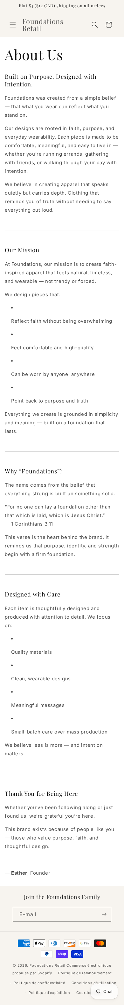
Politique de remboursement (85, 973)
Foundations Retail (47, 965)
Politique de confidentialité (39, 983)
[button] (13, 25)
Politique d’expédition (49, 992)
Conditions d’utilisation (94, 983)
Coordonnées (89, 992)
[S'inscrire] (104, 914)
